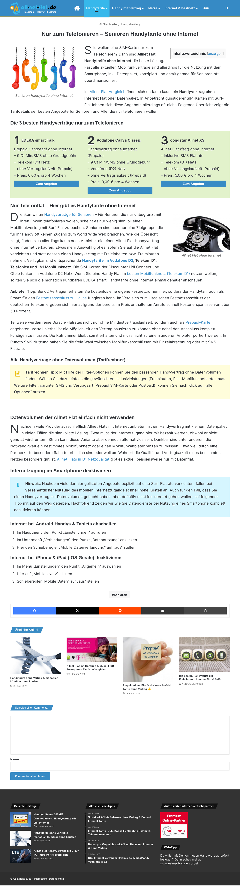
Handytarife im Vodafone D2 (107, 260)
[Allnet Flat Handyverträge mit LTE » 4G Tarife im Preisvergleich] (20, 856)
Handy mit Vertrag (126, 8)
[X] (77, 610)
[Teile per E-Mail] (162, 610)
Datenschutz (56, 878)
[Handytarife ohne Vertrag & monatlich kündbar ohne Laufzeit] (35, 655)
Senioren (120, 595)
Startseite (109, 24)
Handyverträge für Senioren (69, 214)
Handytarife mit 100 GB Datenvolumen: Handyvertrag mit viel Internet (55, 818)
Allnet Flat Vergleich (107, 91)
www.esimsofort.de (174, 863)
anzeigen (215, 54)
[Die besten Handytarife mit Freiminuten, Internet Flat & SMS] (204, 654)
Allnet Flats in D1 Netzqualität (83, 459)
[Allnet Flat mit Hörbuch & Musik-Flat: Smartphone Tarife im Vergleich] (92, 649)
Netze (152, 8)
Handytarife (95, 8)
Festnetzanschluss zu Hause (61, 298)
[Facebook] (34, 610)
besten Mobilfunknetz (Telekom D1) (158, 273)
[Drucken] (205, 610)
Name (14, 759)
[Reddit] (120, 610)
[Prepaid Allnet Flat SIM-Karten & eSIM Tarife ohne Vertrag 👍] (148, 659)
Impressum (40, 878)
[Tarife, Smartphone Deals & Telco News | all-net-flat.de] (33, 8)
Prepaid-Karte (198, 322)
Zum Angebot (46, 184)
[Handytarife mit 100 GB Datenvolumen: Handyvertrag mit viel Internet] (20, 819)
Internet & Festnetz (180, 8)
